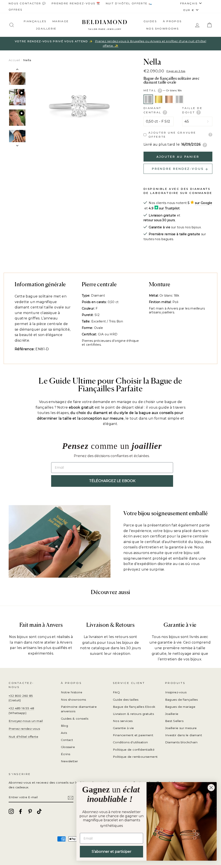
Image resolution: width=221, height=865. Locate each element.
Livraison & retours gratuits (133, 714)
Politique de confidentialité (134, 749)
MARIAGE (60, 21)
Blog (64, 725)
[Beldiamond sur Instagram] (11, 811)
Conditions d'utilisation (130, 742)
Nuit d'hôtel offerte (23, 736)
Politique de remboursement (135, 756)
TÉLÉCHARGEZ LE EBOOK (112, 481)
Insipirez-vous (176, 692)
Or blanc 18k (148, 99)
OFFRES (15, 9)
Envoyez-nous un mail (26, 721)
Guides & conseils (74, 718)
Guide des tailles (126, 699)
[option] (110, 43)
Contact (67, 740)
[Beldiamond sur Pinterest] (30, 811)
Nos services (123, 721)
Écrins (65, 754)
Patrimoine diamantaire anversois (79, 709)
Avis (64, 732)
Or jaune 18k (158, 99)
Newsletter (69, 761)
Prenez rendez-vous (24, 728)
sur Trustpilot (169, 208)
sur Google (203, 203)
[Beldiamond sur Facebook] (20, 811)
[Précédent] (17, 70)
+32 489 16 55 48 (21, 708)
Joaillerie (46, 28)
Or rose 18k (169, 99)
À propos (172, 21)
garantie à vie (170, 642)
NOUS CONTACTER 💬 (27, 3)
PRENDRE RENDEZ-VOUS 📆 (76, 3)
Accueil (14, 60)
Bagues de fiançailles (181, 699)
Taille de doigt (192, 110)
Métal (163, 90)
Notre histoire (71, 692)
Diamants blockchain (181, 742)
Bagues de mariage (180, 706)
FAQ (116, 692)
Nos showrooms (162, 28)
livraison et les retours (108, 637)
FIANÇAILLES (35, 21)
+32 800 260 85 (21, 695)
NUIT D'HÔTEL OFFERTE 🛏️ (129, 3)
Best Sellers (174, 721)
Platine (179, 99)
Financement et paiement (133, 735)
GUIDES (150, 21)
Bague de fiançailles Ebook (134, 706)
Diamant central (153, 110)
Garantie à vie (123, 728)
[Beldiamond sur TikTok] (39, 811)
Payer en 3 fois (175, 71)
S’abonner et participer (111, 851)
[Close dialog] (211, 787)
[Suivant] (17, 144)
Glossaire (68, 747)
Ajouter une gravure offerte (172, 134)
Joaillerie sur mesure (181, 728)
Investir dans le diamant (183, 735)
